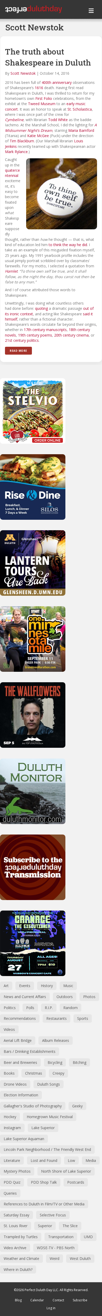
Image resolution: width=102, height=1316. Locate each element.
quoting (41, 308)
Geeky (77, 1105)
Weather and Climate (21, 1258)
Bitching (79, 1062)
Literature (12, 1160)
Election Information (21, 1094)
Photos (89, 996)
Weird (54, 1258)
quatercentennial (12, 173)
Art (6, 985)
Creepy (58, 1073)
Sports (82, 1018)
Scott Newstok (23, 73)
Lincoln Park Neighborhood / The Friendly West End (47, 1149)
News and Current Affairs (25, 996)
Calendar (37, 1300)
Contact (58, 1300)
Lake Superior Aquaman (24, 1138)
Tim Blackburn (22, 140)
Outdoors (64, 996)
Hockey (10, 1116)
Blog (18, 1300)
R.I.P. (49, 1007)
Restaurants (56, 1018)
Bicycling (55, 1062)
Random (70, 1007)
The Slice (70, 1225)
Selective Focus (53, 1214)
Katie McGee (38, 135)
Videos (9, 1029)
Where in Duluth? (18, 1269)
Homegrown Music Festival (50, 1116)
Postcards (75, 1182)
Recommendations (20, 1018)
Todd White (58, 119)
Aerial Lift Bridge (18, 1040)
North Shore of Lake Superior (66, 1171)
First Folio (43, 98)
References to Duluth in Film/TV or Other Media (44, 1203)
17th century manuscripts (45, 329)
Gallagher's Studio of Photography (33, 1105)
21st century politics (22, 340)
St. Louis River (15, 1225)
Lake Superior (43, 1127)
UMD (88, 1236)
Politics (10, 1007)
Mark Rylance (16, 151)
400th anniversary (57, 82)
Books (9, 1073)
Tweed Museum (41, 103)
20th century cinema (71, 335)
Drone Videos (15, 1084)
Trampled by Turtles (21, 1236)
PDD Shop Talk (44, 1182)
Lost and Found (44, 1160)
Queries (10, 1193)
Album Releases (55, 1040)
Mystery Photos (17, 1171)
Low (71, 1160)
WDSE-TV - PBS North (56, 1247)
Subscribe (80, 1300)
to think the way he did (68, 244)
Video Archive (15, 1247)
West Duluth (80, 1258)
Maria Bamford (81, 130)
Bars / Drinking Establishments (29, 1051)
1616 (39, 87)
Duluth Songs (48, 1084)
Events (24, 985)
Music (68, 985)
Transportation (60, 1236)
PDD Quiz (12, 1182)
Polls (30, 1007)
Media (91, 1160)
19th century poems (35, 335)
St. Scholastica (79, 109)
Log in (51, 1308)
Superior (45, 1225)
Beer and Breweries (20, 1062)
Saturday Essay (16, 1214)
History (47, 985)
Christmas (33, 1073)
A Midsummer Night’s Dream (51, 127)
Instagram (12, 1127)
